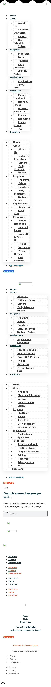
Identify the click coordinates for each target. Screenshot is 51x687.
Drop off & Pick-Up (21, 110)
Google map (25, 622)
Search (6, 512)
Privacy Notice (20, 124)
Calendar (12, 559)
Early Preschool (19, 66)
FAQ (20, 129)
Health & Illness (21, 103)
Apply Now (18, 86)
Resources (15, 91)
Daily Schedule (19, 41)
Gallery (21, 46)
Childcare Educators (21, 31)
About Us (19, 24)
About (13, 19)
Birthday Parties (20, 72)
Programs (15, 49)
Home (13, 16)
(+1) (29, 627)
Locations (15, 132)
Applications (16, 77)
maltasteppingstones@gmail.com (26, 630)
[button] (16, 137)
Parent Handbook (20, 96)
